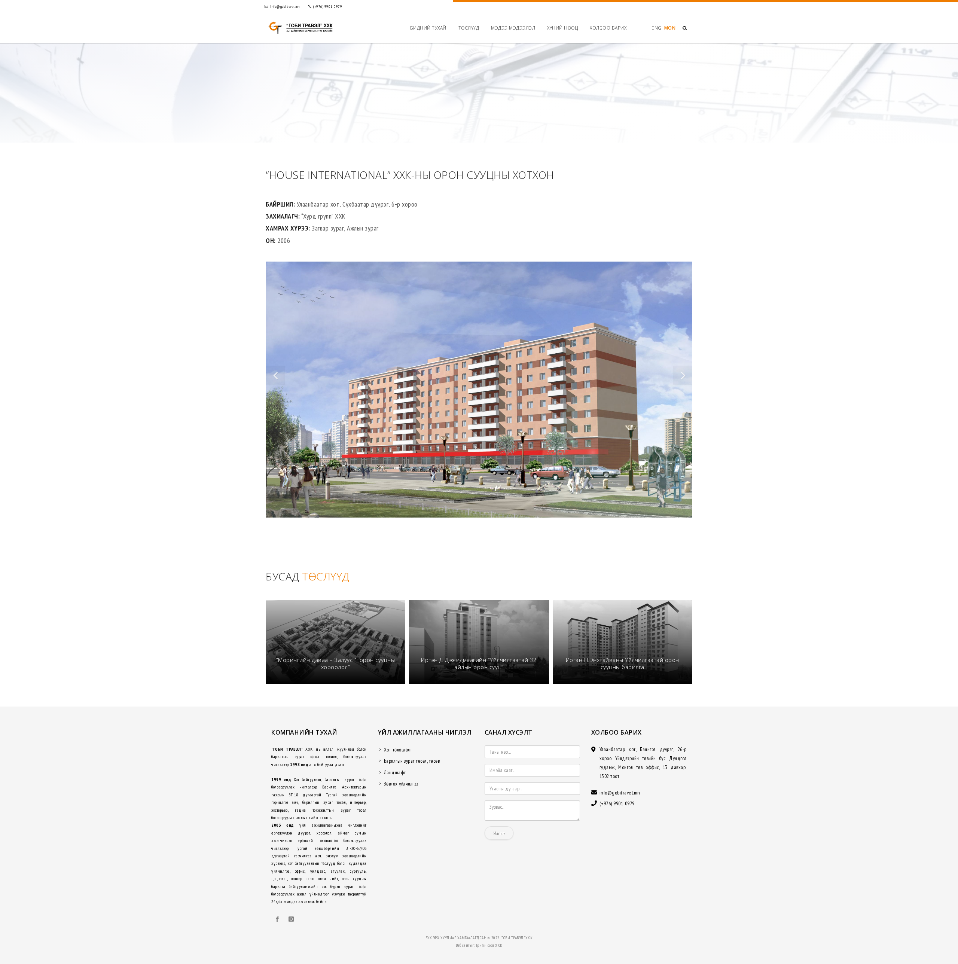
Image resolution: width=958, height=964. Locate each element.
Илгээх (499, 833)
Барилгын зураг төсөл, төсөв (412, 760)
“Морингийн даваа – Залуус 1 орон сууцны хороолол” (335, 663)
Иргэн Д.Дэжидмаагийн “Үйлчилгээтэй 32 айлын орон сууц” (479, 663)
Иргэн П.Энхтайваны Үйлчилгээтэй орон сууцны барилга (622, 663)
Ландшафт (395, 772)
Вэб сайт (463, 945)
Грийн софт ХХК (489, 945)
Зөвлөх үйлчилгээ (401, 783)
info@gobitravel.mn (284, 6)
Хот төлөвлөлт (398, 749)
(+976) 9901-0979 (327, 6)
